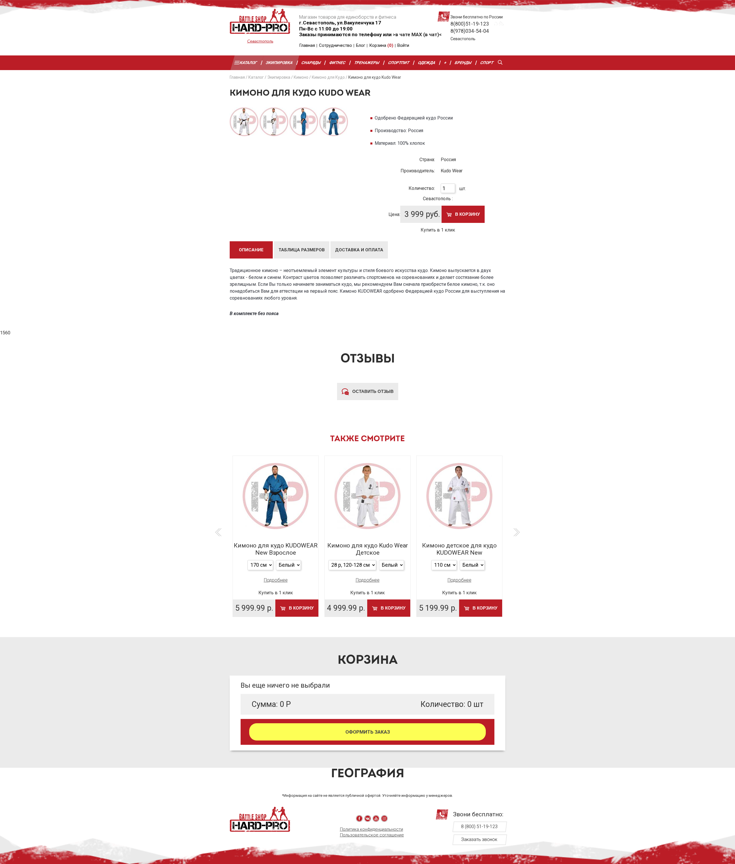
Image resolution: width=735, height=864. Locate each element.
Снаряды (311, 62)
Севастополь (260, 41)
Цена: (394, 214)
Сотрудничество (335, 45)
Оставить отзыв (372, 391)
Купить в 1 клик (438, 230)
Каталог (248, 62)
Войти (403, 45)
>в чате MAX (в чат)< (417, 34)
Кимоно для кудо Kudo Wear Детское (367, 549)
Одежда (426, 62)
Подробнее (276, 580)
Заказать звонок (479, 839)
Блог (360, 45)
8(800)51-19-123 (469, 24)
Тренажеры (367, 62)
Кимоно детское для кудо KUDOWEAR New (459, 549)
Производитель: (418, 170)
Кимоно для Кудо (328, 77)
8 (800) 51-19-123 (479, 826)
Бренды (463, 62)
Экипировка (279, 62)
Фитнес (338, 62)
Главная (307, 45)
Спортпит (399, 62)
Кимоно (301, 77)
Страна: (427, 159)
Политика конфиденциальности (371, 829)
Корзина (381, 45)
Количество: (422, 188)
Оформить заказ (367, 732)
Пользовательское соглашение (372, 835)
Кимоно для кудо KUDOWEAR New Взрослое (276, 549)
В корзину (467, 214)
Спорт (487, 62)
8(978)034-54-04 (469, 31)
